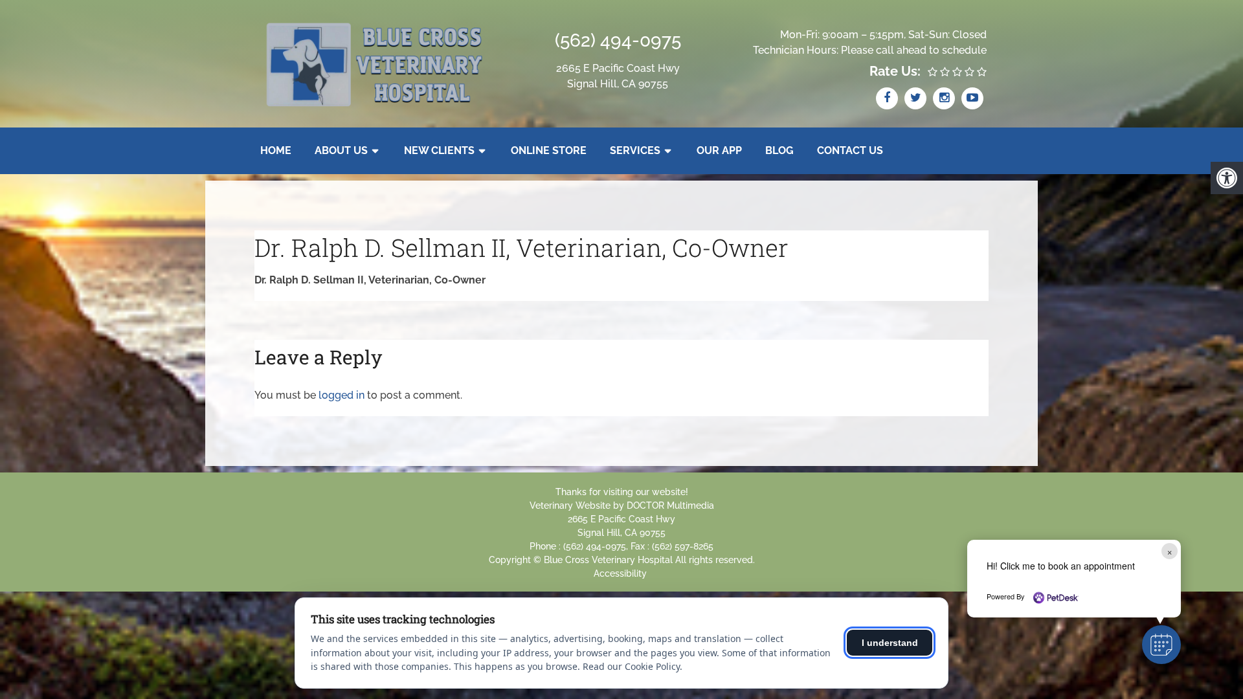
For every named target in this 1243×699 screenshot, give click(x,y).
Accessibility (620, 573)
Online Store (549, 150)
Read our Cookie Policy (631, 666)
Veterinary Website (570, 505)
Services (635, 150)
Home (275, 150)
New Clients (439, 150)
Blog (779, 150)
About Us (341, 150)
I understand (890, 643)
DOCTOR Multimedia (670, 505)
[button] (1161, 644)
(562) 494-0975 (618, 40)
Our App (719, 150)
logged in (341, 395)
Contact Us (850, 150)
